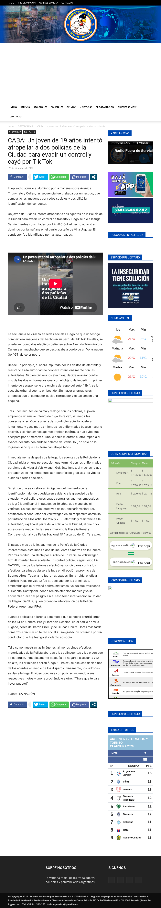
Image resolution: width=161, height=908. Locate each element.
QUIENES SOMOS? (48, 2)
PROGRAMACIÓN (27, 2)
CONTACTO (67, 2)
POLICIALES (57, 107)
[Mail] (137, 3)
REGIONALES (40, 107)
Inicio (11, 126)
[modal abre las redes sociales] (93, 177)
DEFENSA (25, 107)
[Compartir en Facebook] (17, 177)
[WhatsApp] (144, 3)
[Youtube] (150, 3)
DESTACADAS (25, 126)
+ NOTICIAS (86, 107)
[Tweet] (40, 177)
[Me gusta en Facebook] (79, 177)
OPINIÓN (72, 107)
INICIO (11, 2)
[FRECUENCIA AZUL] (80, 24)
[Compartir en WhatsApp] (59, 177)
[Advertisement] (80, 72)
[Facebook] (131, 3)
